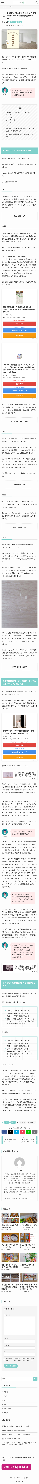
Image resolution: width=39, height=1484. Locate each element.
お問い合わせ (26, 1478)
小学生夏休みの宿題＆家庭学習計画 (13, 1430)
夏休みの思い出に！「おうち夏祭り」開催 (15, 1426)
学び (5, 1400)
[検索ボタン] (36, 2)
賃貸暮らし (31, 1122)
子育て (13, 22)
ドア (11, 125)
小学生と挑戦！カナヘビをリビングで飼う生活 (17, 1434)
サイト (6, 1352)
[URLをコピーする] (34, 1132)
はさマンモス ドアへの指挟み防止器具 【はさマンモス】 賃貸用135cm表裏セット (18, 732)
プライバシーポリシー (15, 1478)
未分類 (6, 1413)
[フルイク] (19, 2)
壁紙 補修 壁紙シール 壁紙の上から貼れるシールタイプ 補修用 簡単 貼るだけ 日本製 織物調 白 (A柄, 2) (19, 309)
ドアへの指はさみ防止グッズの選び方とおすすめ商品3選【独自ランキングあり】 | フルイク (25, 968)
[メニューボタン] (2, 2)
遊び (5, 1396)
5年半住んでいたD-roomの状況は (18, 112)
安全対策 (22, 1122)
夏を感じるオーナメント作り (11, 1439)
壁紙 (11, 117)
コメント (7, 1315)
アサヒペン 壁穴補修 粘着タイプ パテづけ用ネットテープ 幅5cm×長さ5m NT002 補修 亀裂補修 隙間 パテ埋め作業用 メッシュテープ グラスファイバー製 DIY (19, 368)
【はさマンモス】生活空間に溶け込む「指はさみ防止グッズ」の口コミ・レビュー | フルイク (25, 775)
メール (6, 1345)
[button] (4, 1132)
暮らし (19, 22)
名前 (6, 1338)
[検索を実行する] (35, 1379)
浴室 (11, 123)
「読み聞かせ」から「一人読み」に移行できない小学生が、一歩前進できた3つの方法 (19, 1444)
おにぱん (19, 1170)
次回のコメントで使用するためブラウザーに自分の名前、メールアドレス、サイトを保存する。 (20, 1359)
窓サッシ (12, 120)
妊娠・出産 (7, 1409)
